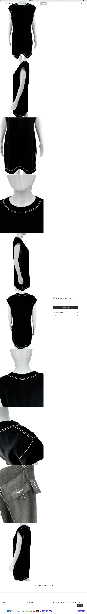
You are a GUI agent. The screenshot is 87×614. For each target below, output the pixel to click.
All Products (6, 594)
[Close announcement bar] (86, 1)
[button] (2, 4)
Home (2, 594)
